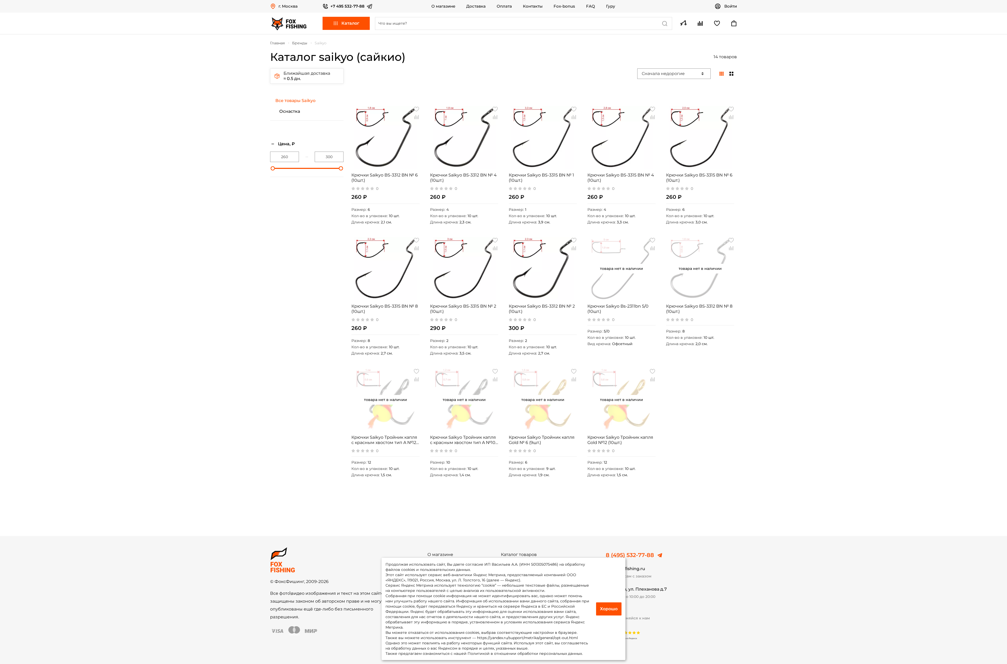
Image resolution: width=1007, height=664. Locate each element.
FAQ (590, 6)
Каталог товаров (519, 555)
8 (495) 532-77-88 (630, 555)
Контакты (533, 6)
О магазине (443, 6)
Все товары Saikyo (295, 100)
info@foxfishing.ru (625, 568)
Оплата (504, 6)
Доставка (476, 6)
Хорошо (609, 608)
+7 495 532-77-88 (347, 6)
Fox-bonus (564, 6)
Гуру (610, 6)
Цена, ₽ (286, 143)
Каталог (350, 23)
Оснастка (289, 111)
